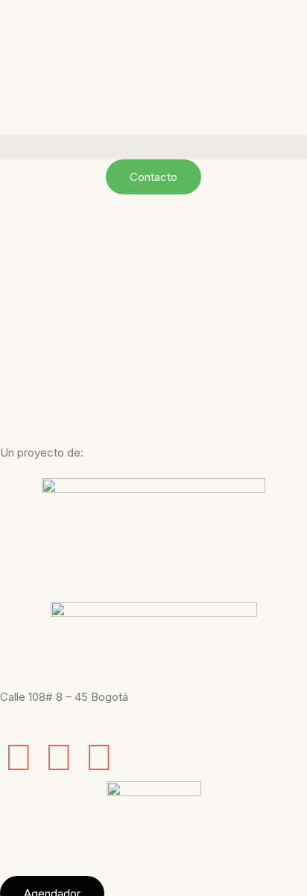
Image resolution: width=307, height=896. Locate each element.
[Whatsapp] (99, 756)
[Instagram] (58, 756)
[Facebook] (18, 756)
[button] (153, 147)
